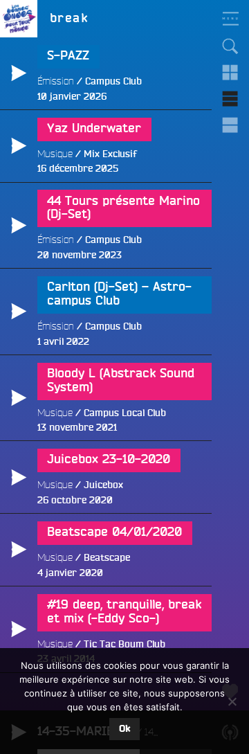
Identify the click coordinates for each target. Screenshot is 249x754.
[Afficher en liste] (230, 99)
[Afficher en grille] (230, 73)
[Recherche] (230, 46)
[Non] (232, 701)
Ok (124, 729)
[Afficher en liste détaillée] (230, 125)
